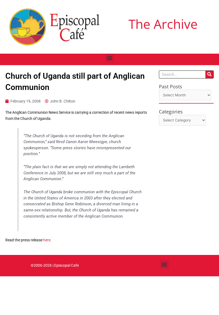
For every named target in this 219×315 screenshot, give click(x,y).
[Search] (209, 74)
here (46, 240)
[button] (109, 58)
